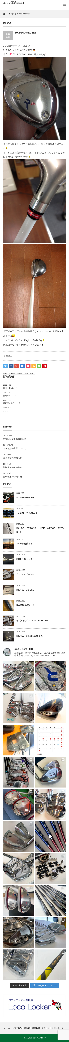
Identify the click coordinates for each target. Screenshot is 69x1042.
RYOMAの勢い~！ (25, 605)
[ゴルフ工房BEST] (16, 3)
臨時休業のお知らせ (12, 467)
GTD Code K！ (11, 388)
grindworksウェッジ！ (14, 373)
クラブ (9, 355)
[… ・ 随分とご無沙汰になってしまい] (18, 932)
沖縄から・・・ (10, 395)
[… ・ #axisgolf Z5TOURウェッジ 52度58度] (50, 708)
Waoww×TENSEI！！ (27, 497)
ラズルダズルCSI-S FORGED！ (33, 620)
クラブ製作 (17, 1028)
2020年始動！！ (24, 543)
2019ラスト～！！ (25, 559)
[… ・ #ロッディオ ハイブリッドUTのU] (18, 900)
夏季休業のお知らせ (12, 458)
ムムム (6, 411)
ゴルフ (26, 45)
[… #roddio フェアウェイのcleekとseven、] (18, 804)
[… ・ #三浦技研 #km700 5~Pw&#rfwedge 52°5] (50, 932)
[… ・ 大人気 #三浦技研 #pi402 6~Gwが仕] (18, 964)
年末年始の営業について (14, 448)
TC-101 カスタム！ (27, 513)
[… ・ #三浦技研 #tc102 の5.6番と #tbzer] (50, 804)
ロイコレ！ (30, 373)
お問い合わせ (57, 1028)
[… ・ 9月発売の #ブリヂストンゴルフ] (18, 676)
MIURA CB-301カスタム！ (30, 636)
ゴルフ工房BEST (39, 1038)
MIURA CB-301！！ (27, 590)
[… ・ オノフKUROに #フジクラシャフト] (50, 900)
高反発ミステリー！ (12, 403)
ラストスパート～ (25, 574)
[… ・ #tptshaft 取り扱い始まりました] (50, 964)
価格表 (27, 1028)
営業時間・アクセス (40, 1028)
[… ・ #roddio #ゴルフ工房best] (50, 836)
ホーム (7, 1028)
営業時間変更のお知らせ (14, 439)
